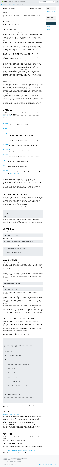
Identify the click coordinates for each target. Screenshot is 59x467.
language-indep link (51, 11)
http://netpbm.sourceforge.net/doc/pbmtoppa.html (21, 450)
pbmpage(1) (5, 414)
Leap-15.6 (49, 29)
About (15, 1)
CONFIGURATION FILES (15, 173)
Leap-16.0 (49, 26)
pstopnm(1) (12, 414)
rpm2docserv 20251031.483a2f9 (45, 464)
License (54, 464)
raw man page (50, 14)
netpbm (14, 4)
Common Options (7, 115)
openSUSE (11, 1)
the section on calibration (15, 77)
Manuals (4, 4)
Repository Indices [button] (22, 1)
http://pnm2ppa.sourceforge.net (11, 421)
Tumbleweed (9, 4)
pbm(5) (18, 414)
